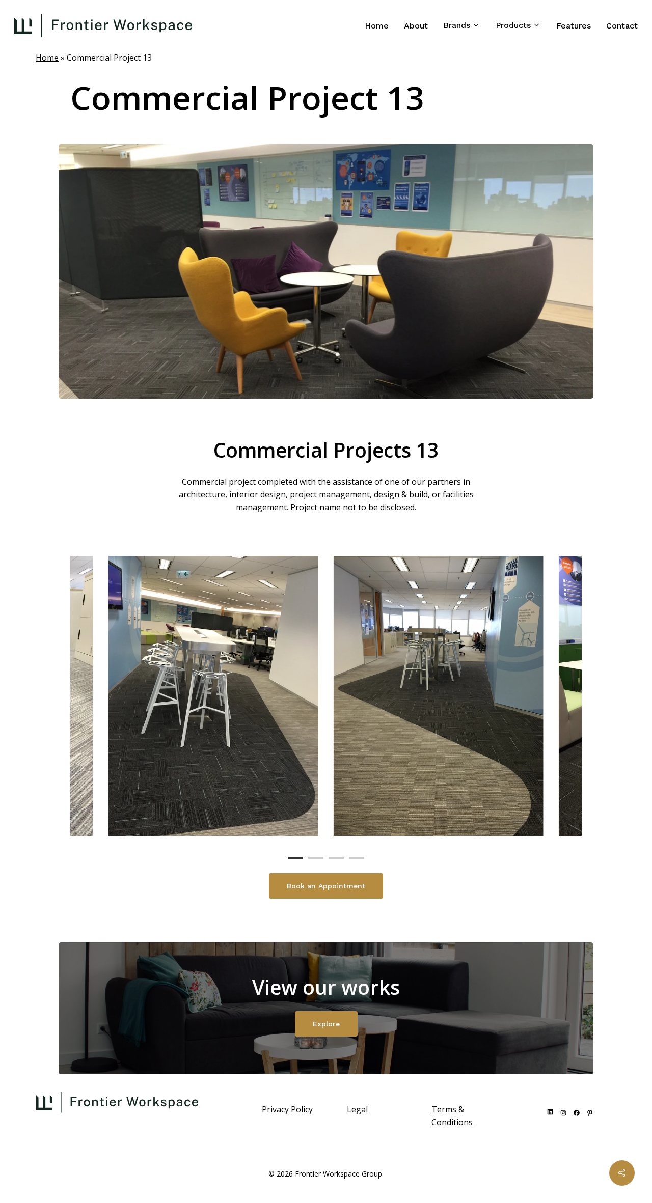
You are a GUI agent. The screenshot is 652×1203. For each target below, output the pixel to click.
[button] (326, 886)
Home (47, 57)
